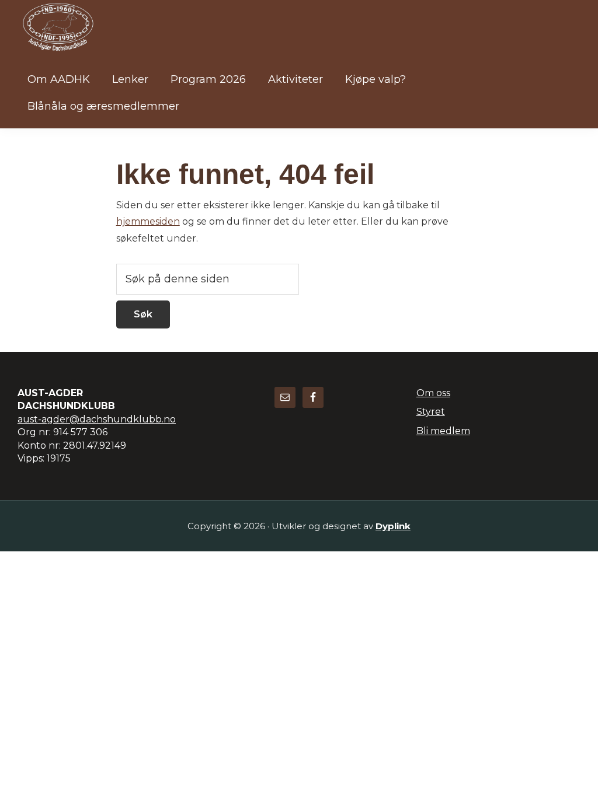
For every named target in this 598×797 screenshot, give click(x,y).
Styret (430, 411)
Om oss (433, 392)
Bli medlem (443, 430)
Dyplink (393, 526)
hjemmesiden (148, 221)
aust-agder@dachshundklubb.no (97, 419)
